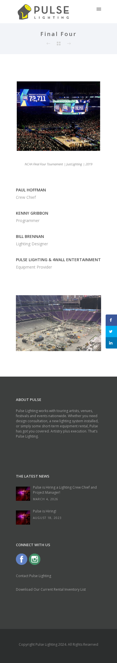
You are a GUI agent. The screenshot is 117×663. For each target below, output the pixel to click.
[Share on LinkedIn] (111, 343)
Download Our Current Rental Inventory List (51, 589)
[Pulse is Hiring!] (23, 517)
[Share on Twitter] (111, 331)
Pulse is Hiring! (44, 511)
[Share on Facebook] (111, 320)
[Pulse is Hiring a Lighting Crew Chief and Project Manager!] (23, 494)
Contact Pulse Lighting (33, 575)
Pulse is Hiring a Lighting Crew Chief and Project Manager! (65, 490)
